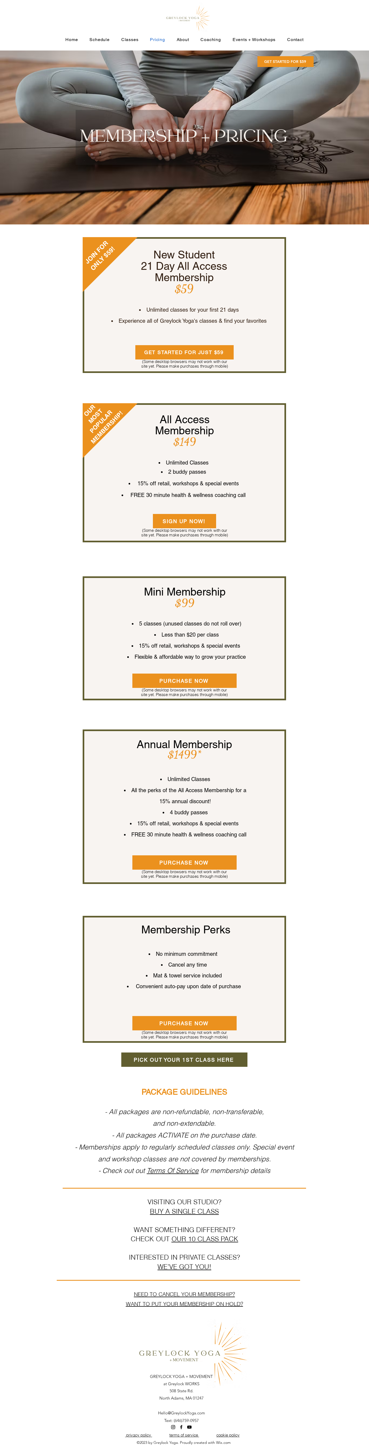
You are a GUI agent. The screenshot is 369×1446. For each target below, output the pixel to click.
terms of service (184, 1435)
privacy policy (138, 1435)
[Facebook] (181, 1427)
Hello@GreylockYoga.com (181, 1412)
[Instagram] (173, 1427)
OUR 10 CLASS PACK (205, 1239)
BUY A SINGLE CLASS (184, 1211)
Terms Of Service (173, 1170)
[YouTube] (189, 1427)
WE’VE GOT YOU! (184, 1267)
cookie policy (228, 1435)
